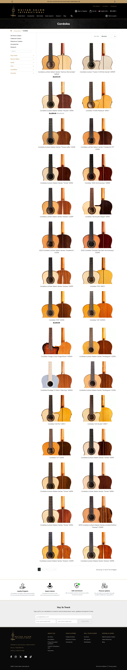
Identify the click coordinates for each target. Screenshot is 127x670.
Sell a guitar (87, 639)
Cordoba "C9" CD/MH (97, 320)
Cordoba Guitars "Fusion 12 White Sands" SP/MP (97, 72)
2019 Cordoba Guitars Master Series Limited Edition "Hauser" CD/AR (97, 526)
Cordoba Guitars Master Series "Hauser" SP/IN (56, 111)
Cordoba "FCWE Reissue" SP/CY (97, 111)
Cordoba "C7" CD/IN (56, 457)
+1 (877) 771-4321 (19, 650)
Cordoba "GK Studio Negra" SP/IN (97, 217)
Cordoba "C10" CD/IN (56, 320)
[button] (92, 11)
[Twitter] (20, 657)
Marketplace (114, 6)
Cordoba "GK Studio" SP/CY (97, 424)
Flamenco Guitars (16, 41)
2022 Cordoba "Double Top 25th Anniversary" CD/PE (97, 252)
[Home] (11, 30)
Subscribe (85, 621)
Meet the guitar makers (108, 637)
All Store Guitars (16, 35)
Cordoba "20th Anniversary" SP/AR (97, 183)
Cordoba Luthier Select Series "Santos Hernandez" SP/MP (56, 73)
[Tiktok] (31, 657)
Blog (103, 642)
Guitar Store (17, 30)
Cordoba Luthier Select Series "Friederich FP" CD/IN (97, 148)
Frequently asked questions (52, 642)
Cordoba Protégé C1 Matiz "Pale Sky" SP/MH (57, 390)
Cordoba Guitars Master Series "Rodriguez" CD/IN (97, 356)
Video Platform (96, 6)
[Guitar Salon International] (13, 11)
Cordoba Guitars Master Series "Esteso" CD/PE (57, 561)
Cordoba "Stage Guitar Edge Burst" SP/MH (56, 356)
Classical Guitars (16, 38)
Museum (13, 47)
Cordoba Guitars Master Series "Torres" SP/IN (56, 183)
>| (54, 569)
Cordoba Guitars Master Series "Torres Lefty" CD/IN (56, 147)
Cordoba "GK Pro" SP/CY (56, 424)
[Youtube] (25, 657)
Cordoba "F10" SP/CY (97, 286)
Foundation (105, 6)
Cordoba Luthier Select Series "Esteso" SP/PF (56, 286)
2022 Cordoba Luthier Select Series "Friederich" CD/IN (56, 252)
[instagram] (16, 657)
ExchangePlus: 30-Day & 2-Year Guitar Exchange (64, 1)
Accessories (14, 44)
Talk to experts (112, 16)
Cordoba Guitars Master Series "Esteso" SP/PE (97, 561)
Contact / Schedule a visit (53, 647)
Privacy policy (112, 666)
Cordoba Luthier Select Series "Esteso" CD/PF (56, 217)
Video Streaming (106, 639)
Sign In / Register (82, 11)
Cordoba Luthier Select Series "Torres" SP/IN (97, 491)
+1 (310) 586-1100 (19, 647)
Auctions (86, 637)
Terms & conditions (101, 666)
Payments (50, 650)
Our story (50, 637)
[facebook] (11, 657)
